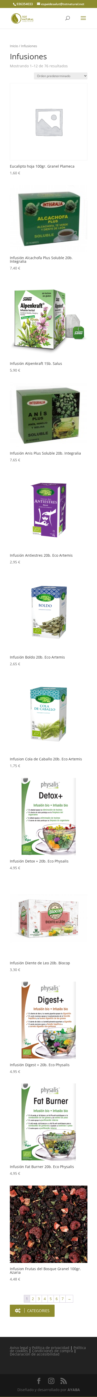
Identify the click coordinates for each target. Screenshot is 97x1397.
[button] (32, 1311)
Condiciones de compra (52, 1350)
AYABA (74, 1389)
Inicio (14, 46)
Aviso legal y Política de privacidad (39, 1347)
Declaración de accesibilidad (34, 1354)
